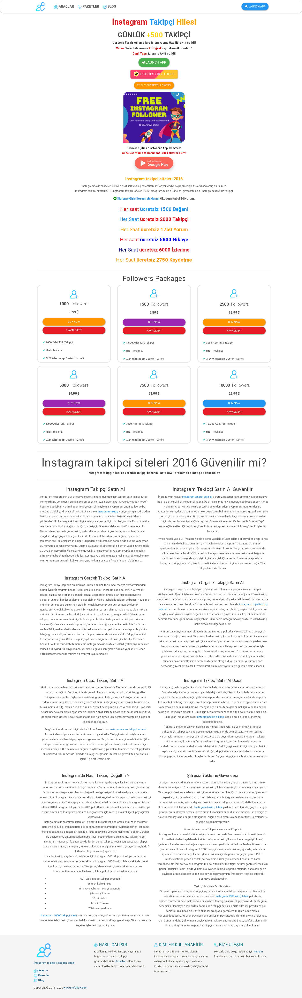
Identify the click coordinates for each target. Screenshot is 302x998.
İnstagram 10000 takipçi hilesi (59, 915)
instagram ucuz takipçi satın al (128, 729)
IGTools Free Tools (157, 74)
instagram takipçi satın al (197, 496)
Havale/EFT (74, 330)
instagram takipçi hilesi (210, 716)
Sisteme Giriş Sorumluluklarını (137, 198)
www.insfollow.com (75, 987)
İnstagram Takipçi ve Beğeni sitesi (54, 962)
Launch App (256, 6)
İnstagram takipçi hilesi (208, 807)
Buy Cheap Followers (155, 85)
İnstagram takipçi (108, 511)
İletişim (258, 951)
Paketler (120, 961)
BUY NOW (74, 321)
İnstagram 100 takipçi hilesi (232, 896)
